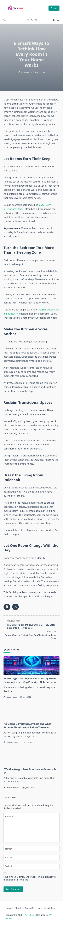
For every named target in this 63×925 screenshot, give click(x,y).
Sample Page (50, 908)
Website (9, 866)
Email (8, 857)
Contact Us (29, 908)
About (10, 908)
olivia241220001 (12, 742)
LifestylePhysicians (12, 788)
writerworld (25, 72)
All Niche (19, 908)
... (11, 690)
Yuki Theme (30, 915)
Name (8, 848)
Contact (54, 8)
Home (39, 908)
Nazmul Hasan (11, 697)
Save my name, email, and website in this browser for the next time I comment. (30, 878)
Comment (10, 816)
